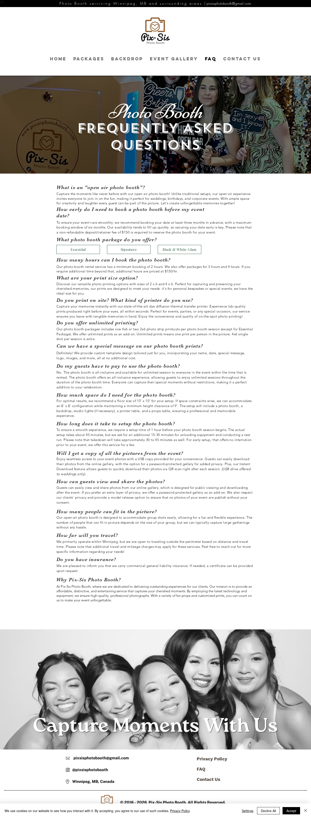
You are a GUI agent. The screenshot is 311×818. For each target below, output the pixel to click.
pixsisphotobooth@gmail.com (228, 3)
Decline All (268, 810)
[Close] (305, 810)
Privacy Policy (212, 759)
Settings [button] (247, 810)
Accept (291, 810)
